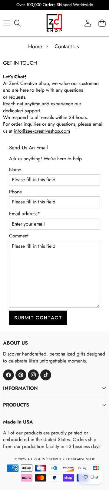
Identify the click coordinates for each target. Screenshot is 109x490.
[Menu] (7, 23)
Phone (15, 192)
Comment (18, 236)
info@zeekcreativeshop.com (42, 131)
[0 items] (102, 23)
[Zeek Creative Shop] (54, 23)
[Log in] (87, 23)
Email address (24, 213)
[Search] (17, 23)
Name (15, 169)
